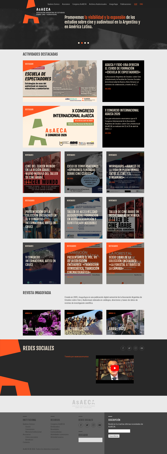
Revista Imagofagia (37, 292)
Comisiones (29, 429)
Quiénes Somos (53, 4)
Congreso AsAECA (79, 4)
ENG (141, 4)
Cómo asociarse (31, 437)
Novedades (55, 429)
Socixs (28, 427)
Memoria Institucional (33, 432)
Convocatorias (56, 432)
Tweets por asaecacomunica (76, 357)
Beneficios (29, 440)
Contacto (26, 442)
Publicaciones (125, 4)
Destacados (55, 427)
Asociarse (66, 4)
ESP (135, 4)
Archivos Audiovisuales (98, 4)
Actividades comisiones (60, 434)
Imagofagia (113, 4)
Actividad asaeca (57, 437)
